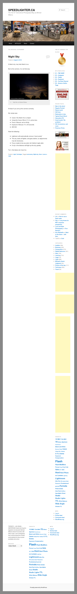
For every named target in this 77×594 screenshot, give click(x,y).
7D (56, 441)
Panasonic (57, 483)
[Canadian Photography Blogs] (62, 66)
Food (61, 467)
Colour (63, 451)
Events (62, 454)
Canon (65, 449)
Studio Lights (60, 498)
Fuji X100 (65, 467)
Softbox (63, 491)
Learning (57, 255)
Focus (57, 467)
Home (10, 43)
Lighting (65, 475)
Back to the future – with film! (61, 234)
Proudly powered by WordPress (38, 587)
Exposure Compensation (36, 541)
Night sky (35, 154)
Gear (56, 253)
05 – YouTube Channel (61, 81)
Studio (57, 495)
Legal (57, 257)
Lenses (60, 475)
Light (14, 154)
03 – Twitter (58, 77)
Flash (58, 461)
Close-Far (58, 451)
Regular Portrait (60, 108)
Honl (57, 472)
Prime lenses (59, 488)
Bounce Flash (58, 449)
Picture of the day (60, 265)
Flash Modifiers (60, 465)
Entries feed (58, 515)
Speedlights (58, 493)
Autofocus (58, 444)
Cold (62, 238)
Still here (58, 112)
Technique (19, 154)
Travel (57, 269)
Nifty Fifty (57, 481)
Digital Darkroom (60, 251)
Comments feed (59, 517)
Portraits (63, 486)
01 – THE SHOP (59, 73)
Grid (63, 470)
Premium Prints (60, 128)
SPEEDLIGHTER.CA (21, 10)
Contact (32, 43)
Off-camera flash (65, 481)
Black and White (60, 447)
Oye (56, 220)
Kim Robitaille (59, 232)
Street (63, 493)
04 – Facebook (59, 79)
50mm (59, 442)
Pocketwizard (65, 483)
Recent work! (59, 110)
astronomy (30, 154)
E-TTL (57, 454)
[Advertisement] (62, 181)
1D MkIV (58, 439)
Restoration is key (60, 114)
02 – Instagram (59, 75)
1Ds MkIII (63, 439)
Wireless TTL (58, 506)
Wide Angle (60, 503)
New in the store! (60, 106)
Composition (59, 249)
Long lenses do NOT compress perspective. (62, 222)
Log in (57, 513)
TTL (56, 501)
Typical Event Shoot (61, 116)
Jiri (56, 216)
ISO (56, 475)
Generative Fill (59, 118)
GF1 (60, 469)
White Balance (63, 501)
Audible (57, 245)
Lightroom (60, 478)
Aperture (64, 442)
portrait (57, 486)
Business (58, 247)
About (25, 43)
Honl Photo (64, 472)
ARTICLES (18, 43)
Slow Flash (58, 491)
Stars (40, 154)
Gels (57, 469)
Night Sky (13, 56)
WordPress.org (59, 519)
